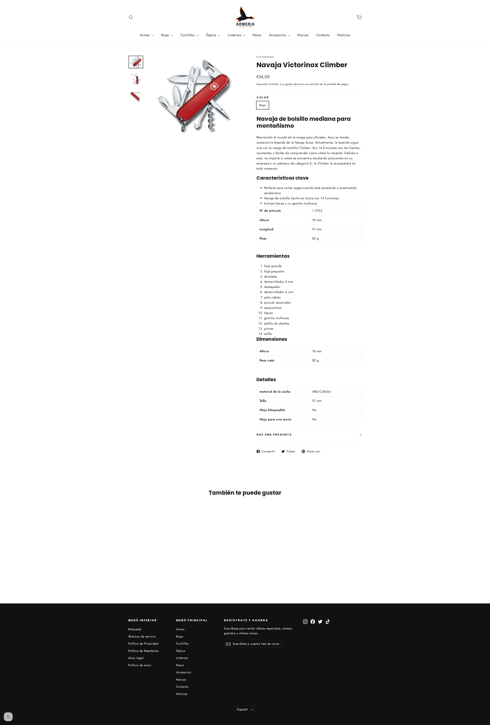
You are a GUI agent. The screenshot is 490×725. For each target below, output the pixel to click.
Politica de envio (139, 665)
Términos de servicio (142, 636)
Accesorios (278, 35)
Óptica (211, 35)
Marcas (303, 35)
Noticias (343, 35)
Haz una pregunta (274, 434)
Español (242, 709)
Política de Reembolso (143, 651)
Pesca (257, 35)
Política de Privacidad (143, 643)
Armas (145, 35)
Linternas (235, 35)
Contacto (323, 35)
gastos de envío (295, 84)
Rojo (262, 105)
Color (262, 97)
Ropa (165, 35)
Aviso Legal (136, 658)
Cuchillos (187, 35)
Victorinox (265, 57)
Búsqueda (134, 629)
